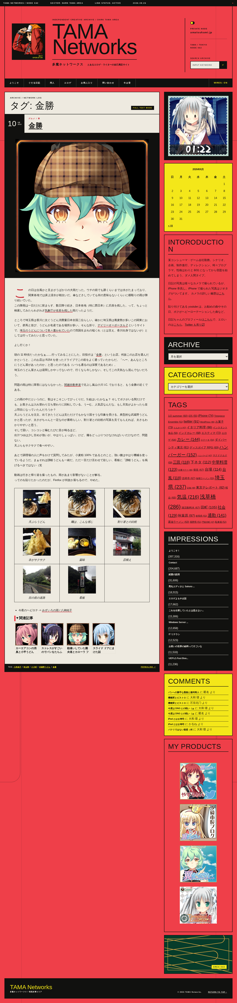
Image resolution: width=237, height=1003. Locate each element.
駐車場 (220, 522)
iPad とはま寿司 (176, 719)
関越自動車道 (72, 384)
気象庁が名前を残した (59, 310)
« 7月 (170, 226)
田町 (209, 507)
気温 (188, 497)
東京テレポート (210, 487)
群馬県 (201, 516)
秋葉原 (186, 515)
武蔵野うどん (44, 667)
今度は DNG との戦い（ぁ (181, 708)
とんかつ (180, 428)
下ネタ (201, 462)
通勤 (217, 515)
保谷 (198, 469)
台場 (213, 469)
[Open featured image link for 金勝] (82, 205)
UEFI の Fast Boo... (178, 658)
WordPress (207, 422)
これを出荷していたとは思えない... (186, 610)
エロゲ (67, 83)
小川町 (34, 667)
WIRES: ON (221, 83)
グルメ (32, 118)
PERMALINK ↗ (148, 667)
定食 (191, 488)
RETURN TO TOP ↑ (217, 992)
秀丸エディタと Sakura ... (182, 586)
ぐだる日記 (34, 83)
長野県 (195, 522)
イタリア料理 (199, 427)
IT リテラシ (174, 634)
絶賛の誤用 (174, 574)
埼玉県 (26, 667)
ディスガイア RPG (204, 447)
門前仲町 (208, 522)
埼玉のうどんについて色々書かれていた (45, 330)
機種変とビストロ (177, 697)
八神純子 (17, 667)
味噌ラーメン (205, 478)
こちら (208, 319)
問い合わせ (108, 83)
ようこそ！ (174, 550)
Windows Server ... (178, 622)
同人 (52, 83)
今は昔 (127, 83)
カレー (188, 439)
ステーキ (207, 440)
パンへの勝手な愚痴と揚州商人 (183, 692)
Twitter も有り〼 (195, 324)
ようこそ (14, 83)
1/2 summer (178, 415)
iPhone (205, 415)
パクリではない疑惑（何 (180, 729)
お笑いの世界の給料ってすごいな (185, 646)
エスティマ (211, 432)
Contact (173, 562)
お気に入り (87, 83)
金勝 (36, 125)
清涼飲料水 (190, 507)
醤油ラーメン (178, 521)
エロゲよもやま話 (177, 598)
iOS (192, 416)
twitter (191, 421)
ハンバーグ (205, 455)
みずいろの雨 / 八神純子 (57, 610)
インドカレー (189, 432)
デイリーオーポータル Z (113, 325)
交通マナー (185, 470)
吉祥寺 (188, 478)
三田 (181, 462)
